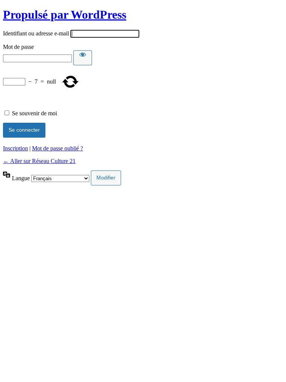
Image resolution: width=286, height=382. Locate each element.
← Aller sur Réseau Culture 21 (39, 161)
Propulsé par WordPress (64, 14)
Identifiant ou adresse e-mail (36, 33)
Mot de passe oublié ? (57, 148)
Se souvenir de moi (34, 113)
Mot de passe (18, 47)
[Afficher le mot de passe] (82, 57)
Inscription (15, 148)
